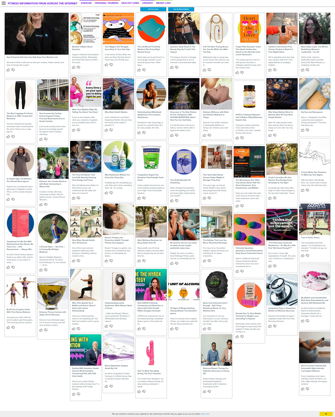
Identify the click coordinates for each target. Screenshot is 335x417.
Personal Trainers (106, 3)
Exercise (86, 3)
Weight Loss (163, 3)
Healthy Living (130, 3)
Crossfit (147, 3)
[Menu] (3, 3)
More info (205, 414)
